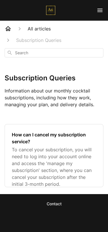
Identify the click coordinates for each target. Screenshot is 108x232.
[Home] (8, 28)
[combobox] (54, 52)
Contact (54, 203)
